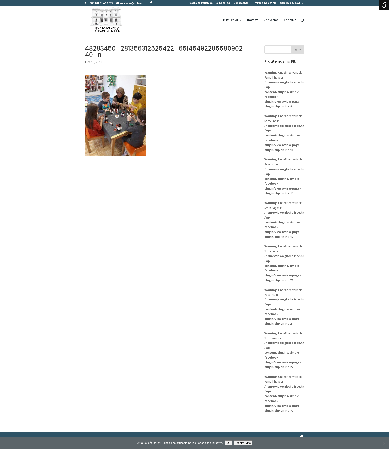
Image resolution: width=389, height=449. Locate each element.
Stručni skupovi (290, 3)
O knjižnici (230, 20)
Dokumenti (241, 3)
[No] (384, 443)
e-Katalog (223, 3)
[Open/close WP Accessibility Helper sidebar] (384, 5)
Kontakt (290, 20)
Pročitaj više (243, 442)
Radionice (271, 20)
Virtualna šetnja (266, 3)
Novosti (253, 20)
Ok (228, 442)
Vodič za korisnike (201, 3)
